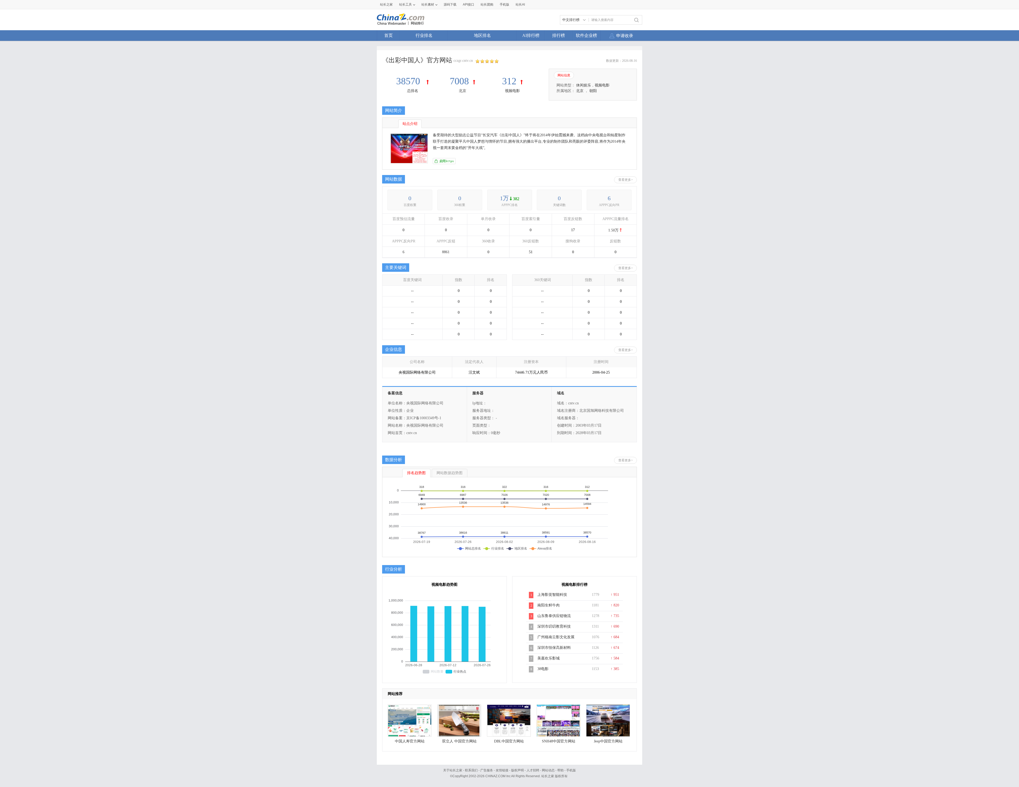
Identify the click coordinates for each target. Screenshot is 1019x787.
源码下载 (450, 4)
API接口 (468, 4)
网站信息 (564, 75)
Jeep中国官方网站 (608, 741)
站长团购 (487, 4)
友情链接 (502, 770)
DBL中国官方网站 (509, 741)
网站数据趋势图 (450, 473)
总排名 (412, 91)
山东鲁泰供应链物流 (554, 616)
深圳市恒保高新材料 (554, 648)
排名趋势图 (416, 473)
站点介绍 (410, 124)
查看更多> (625, 180)
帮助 (560, 770)
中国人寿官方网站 (410, 741)
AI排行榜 (530, 35)
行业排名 (424, 35)
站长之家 (386, 4)
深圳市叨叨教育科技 (554, 626)
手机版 (571, 770)
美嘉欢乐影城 (548, 658)
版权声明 (517, 770)
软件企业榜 (586, 35)
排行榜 (558, 35)
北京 (462, 91)
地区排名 (482, 35)
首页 (388, 35)
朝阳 (593, 91)
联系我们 (471, 770)
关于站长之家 (452, 770)
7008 (459, 81)
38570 (409, 81)
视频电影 (512, 91)
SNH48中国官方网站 (558, 741)
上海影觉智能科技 (552, 595)
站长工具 (405, 4)
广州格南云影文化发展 (556, 637)
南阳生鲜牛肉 (548, 605)
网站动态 (548, 770)
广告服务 (486, 770)
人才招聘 (532, 770)
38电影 (543, 669)
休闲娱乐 (583, 85)
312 (509, 81)
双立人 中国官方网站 (459, 741)
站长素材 (427, 4)
